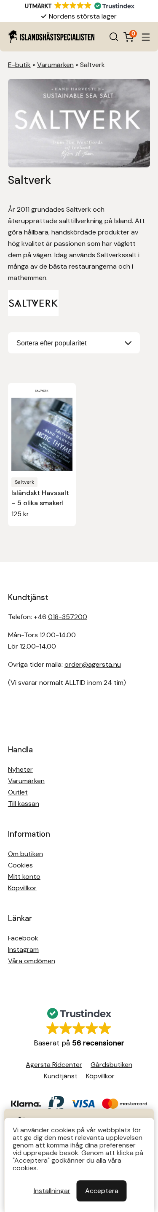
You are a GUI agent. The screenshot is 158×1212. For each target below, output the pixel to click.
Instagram (23, 949)
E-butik (19, 64)
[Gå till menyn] (146, 36)
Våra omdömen (31, 960)
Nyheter (20, 769)
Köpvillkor (22, 887)
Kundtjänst (61, 1076)
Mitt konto (24, 876)
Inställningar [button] (52, 1191)
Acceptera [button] (101, 1190)
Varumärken (55, 64)
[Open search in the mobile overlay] (114, 37)
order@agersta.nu (92, 664)
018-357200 (67, 616)
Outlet (18, 792)
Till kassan (23, 803)
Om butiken (25, 853)
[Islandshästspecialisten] (51, 36)
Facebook (23, 938)
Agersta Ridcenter (54, 1064)
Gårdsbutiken (111, 1064)
